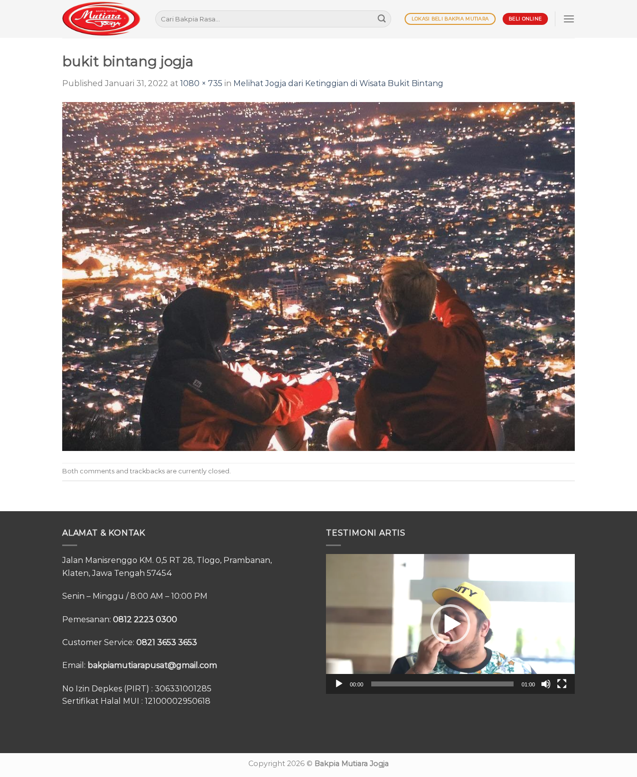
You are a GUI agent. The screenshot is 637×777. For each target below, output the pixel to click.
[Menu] (569, 18)
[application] (450, 624)
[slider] (442, 683)
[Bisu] (546, 684)
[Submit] (381, 18)
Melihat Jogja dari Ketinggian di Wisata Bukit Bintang (338, 83)
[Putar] (339, 684)
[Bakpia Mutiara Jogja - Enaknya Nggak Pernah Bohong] (101, 18)
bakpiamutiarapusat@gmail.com (152, 665)
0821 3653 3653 (166, 642)
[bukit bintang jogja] (318, 275)
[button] (450, 624)
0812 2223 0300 (145, 619)
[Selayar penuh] (562, 684)
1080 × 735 (201, 83)
